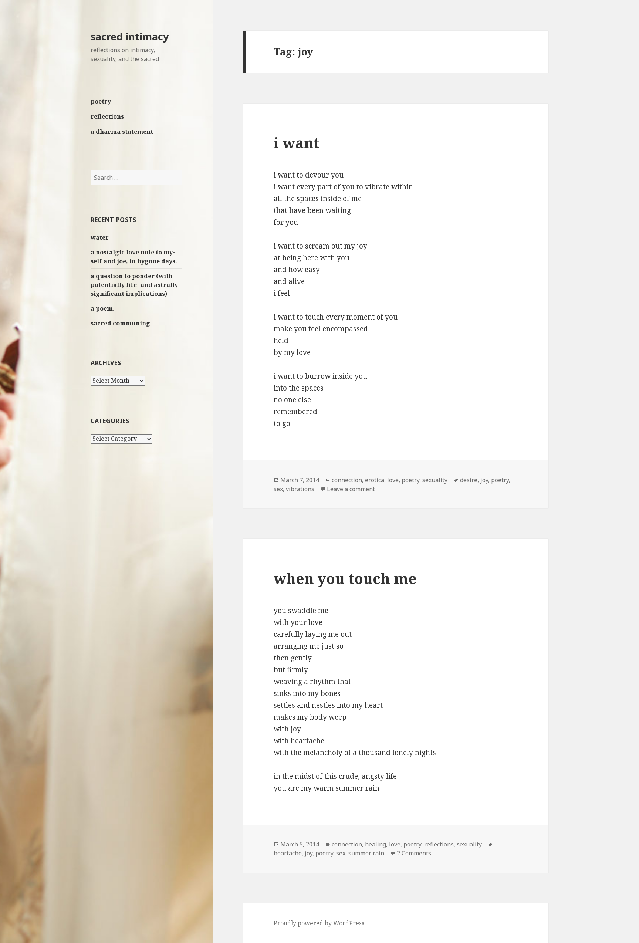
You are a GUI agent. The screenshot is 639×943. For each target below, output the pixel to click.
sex (278, 489)
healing (375, 844)
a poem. (103, 308)
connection (347, 480)
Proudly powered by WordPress (319, 923)
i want (297, 142)
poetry (101, 101)
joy (484, 480)
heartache (288, 853)
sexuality (434, 480)
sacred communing (120, 323)
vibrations (300, 489)
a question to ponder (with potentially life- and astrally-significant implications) (135, 285)
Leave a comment (351, 489)
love (393, 480)
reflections (107, 116)
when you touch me (345, 578)
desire (468, 480)
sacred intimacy (130, 36)
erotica (374, 480)
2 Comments (414, 853)
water (100, 237)
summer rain (366, 853)
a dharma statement (122, 132)
